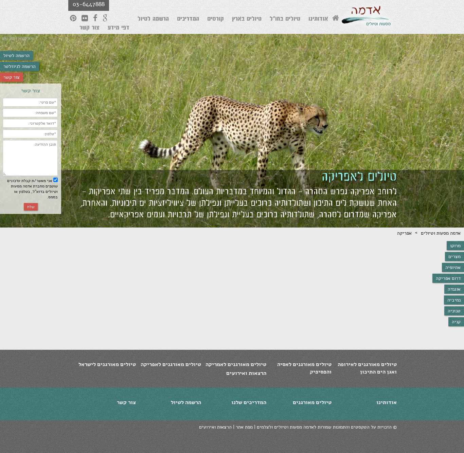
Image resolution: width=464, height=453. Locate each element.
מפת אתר (244, 427)
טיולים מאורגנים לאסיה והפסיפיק (304, 368)
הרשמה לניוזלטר (19, 66)
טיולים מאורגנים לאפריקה (171, 364)
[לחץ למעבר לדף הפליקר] (85, 18)
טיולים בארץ (247, 20)
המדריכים (188, 20)
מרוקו (455, 245)
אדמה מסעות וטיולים (441, 233)
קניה (456, 322)
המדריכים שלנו (248, 402)
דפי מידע (118, 28)
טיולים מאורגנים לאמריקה (236, 364)
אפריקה (404, 233)
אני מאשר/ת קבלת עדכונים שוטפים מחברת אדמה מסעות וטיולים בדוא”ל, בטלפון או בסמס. (32, 189)
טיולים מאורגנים (312, 402)
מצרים (454, 256)
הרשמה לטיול (16, 55)
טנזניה (454, 311)
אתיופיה (453, 267)
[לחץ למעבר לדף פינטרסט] (73, 18)
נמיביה (454, 300)
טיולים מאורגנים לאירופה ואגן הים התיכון (367, 368)
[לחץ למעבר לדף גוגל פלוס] (105, 18)
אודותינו (318, 20)
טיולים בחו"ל (285, 20)
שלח (30, 207)
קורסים (215, 20)
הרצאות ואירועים (246, 373)
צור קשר (11, 77)
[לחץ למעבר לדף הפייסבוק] (95, 18)
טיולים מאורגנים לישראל (107, 364)
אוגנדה (454, 289)
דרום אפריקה (448, 278)
